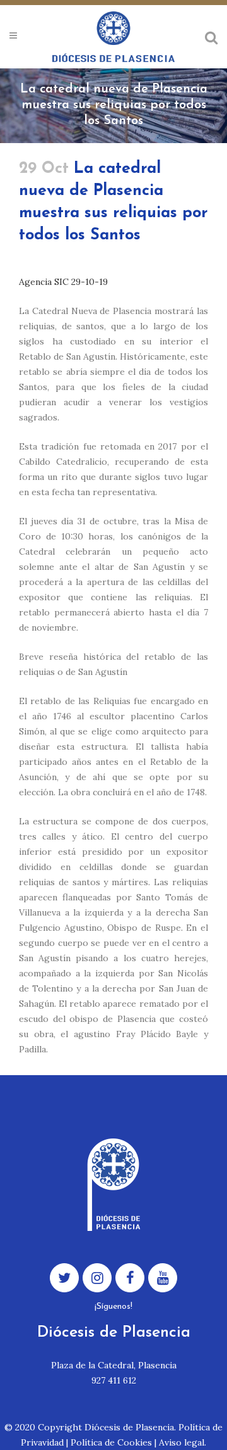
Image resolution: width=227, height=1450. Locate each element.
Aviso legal (181, 1442)
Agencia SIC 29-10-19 (63, 281)
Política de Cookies (111, 1442)
